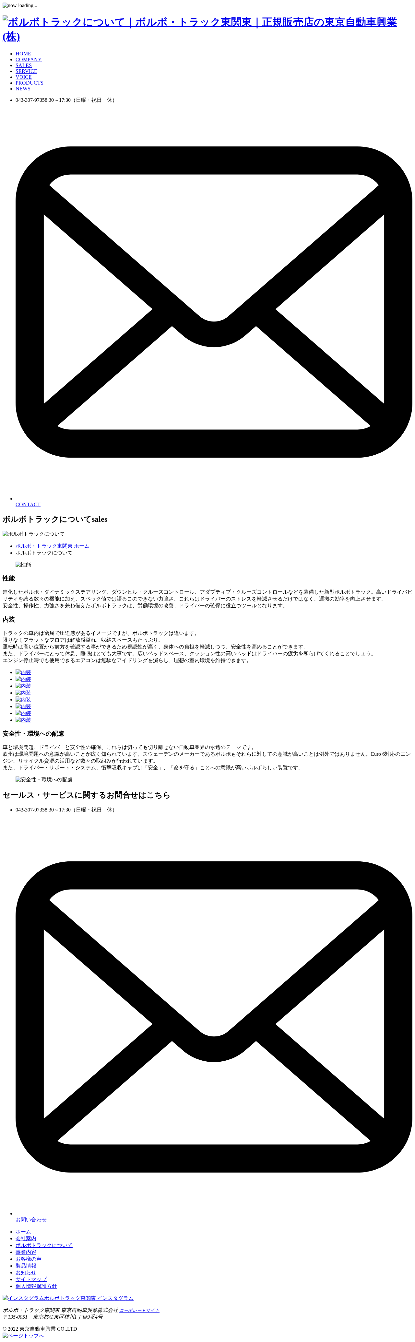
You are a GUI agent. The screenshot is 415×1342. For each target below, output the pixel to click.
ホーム (23, 1231)
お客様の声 (29, 1259)
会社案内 (26, 1238)
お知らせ (26, 1272)
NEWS (23, 88)
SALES (24, 65)
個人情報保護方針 (36, 1286)
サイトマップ (31, 1279)
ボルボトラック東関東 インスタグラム (89, 1298)
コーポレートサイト (139, 1310)
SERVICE (26, 71)
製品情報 (26, 1265)
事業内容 (26, 1252)
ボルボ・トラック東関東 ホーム (52, 546)
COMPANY (29, 59)
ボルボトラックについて (44, 1245)
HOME (23, 53)
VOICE (24, 77)
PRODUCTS (29, 83)
